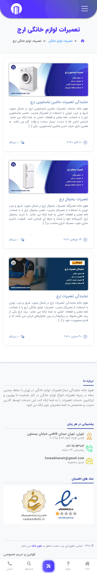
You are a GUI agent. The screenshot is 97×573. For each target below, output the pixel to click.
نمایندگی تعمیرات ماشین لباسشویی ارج (59, 102)
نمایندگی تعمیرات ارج (72, 296)
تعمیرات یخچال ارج (73, 199)
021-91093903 (75, 446)
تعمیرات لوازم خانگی (60, 41)
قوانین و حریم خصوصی (19, 554)
